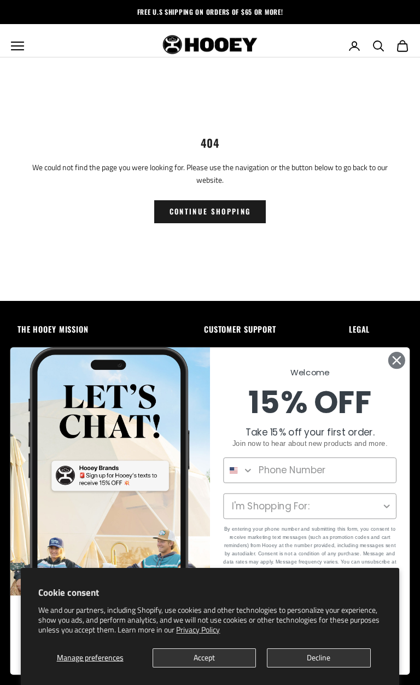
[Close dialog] (397, 360)
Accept (204, 657)
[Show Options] (387, 506)
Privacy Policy (198, 629)
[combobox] (238, 470)
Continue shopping (210, 211)
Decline (318, 657)
